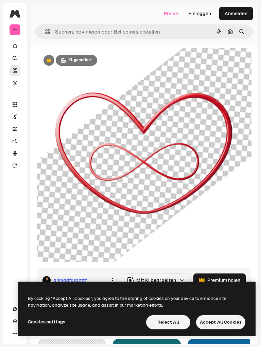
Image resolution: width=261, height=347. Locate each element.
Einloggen (199, 14)
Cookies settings (46, 322)
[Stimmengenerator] (15, 153)
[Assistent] (15, 165)
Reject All (168, 322)
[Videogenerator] (15, 141)
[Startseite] (15, 46)
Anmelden (236, 14)
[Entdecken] (15, 82)
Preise (171, 14)
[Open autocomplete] (45, 31)
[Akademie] (15, 321)
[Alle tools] (15, 104)
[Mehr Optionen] (112, 280)
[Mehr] (15, 333)
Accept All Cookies (221, 322)
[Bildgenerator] (15, 129)
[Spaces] (15, 116)
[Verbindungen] (15, 309)
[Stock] (15, 70)
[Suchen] (15, 58)
